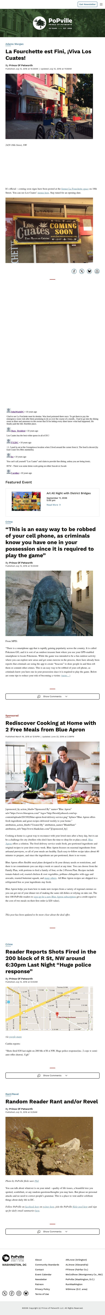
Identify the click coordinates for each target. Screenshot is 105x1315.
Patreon (39, 1284)
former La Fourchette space (75, 188)
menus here (43, 192)
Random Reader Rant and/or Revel (51, 1101)
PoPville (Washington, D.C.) (80, 1279)
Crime (9, 521)
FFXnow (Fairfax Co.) (77, 1269)
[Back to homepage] (8, 4)
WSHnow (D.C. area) (76, 1289)
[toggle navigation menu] (101, 4)
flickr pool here (80, 1206)
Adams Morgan (14, 43)
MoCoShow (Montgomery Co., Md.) (84, 1274)
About (38, 1259)
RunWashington (74, 1284)
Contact (39, 1269)
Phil (37, 1180)
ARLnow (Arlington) (76, 1259)
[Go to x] (4, 1293)
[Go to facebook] (11, 1293)
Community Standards (47, 1264)
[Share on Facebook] (74, 271)
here (37, 1210)
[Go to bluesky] (26, 1293)
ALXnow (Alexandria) (77, 1264)
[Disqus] (52, 371)
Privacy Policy (42, 1289)
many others (50, 878)
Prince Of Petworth (21, 65)
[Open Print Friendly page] (97, 271)
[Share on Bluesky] (89, 271)
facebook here (32, 1206)
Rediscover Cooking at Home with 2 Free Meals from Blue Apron (50, 726)
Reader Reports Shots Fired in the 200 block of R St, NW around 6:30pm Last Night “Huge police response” (50, 961)
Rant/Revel (12, 1094)
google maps (15, 1036)
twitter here (48, 1206)
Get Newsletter (87, 4)
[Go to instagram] (18, 1293)
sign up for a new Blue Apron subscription (55, 896)
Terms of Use (42, 1294)
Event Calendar (43, 1274)
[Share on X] (81, 271)
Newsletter (41, 1279)
